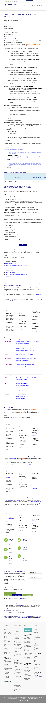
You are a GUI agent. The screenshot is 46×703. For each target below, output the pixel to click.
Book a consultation (8, 616)
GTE (9, 425)
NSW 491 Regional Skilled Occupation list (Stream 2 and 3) (25, 350)
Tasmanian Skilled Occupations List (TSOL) (23, 385)
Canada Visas (37, 664)
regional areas (35, 488)
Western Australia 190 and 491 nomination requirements (25, 364)
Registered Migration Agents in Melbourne (23, 616)
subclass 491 (22, 287)
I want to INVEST (7, 633)
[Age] (19, 313)
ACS (16, 181)
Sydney (35, 657)
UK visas (36, 667)
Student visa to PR (17, 685)
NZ (8, 1)
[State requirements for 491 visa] (4, 610)
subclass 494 (13, 458)
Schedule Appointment (27, 630)
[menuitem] (5, 1)
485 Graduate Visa (7, 649)
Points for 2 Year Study (9, 267)
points (27, 251)
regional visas (22, 605)
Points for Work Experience (10, 272)
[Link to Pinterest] (41, 5)
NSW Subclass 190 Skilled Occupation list (23, 343)
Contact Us (26, 667)
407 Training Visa (8, 407)
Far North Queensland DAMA (20, 398)
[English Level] (7, 438)
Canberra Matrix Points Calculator (21, 379)
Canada (6, 1)
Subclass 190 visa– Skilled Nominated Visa (14, 284)
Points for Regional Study (10, 270)
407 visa (7, 409)
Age (22, 313)
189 (23, 176)
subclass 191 (38, 294)
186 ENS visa (6, 670)
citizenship (38, 617)
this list (33, 520)
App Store (26, 672)
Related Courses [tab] (33, 577)
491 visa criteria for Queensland (21, 394)
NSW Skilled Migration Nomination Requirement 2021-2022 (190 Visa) (27, 341)
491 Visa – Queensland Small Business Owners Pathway (25, 400)
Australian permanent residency (24, 617)
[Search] (24, 5)
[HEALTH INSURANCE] (32, 428)
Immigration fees (27, 646)
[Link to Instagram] (34, 5)
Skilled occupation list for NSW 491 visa (22, 345)
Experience (10, 515)
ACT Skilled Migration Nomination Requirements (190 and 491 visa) (27, 377)
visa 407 (12, 417)
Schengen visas (37, 668)
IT (16, 1)
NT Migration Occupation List (20, 371)
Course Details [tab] (33, 572)
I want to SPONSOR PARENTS (6, 636)
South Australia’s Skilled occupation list (22, 360)
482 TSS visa (6, 676)
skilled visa (12, 251)
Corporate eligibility (28, 645)
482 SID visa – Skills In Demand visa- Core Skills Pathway (18, 498)
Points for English (8, 268)
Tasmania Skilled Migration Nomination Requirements (24, 388)
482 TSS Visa (36, 600)
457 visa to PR (17, 682)
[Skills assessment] (32, 311)
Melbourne (16, 635)
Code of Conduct (27, 675)
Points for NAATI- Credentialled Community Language (16, 265)
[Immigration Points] (7, 310)
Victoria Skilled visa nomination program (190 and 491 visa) (25, 354)
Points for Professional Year (10, 263)
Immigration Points (10, 312)
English (11, 322)
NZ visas (36, 663)
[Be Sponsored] (19, 433)
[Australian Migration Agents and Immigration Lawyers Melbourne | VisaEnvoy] (12, 5)
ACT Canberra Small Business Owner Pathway (23, 375)
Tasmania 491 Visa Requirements (21, 383)
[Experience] (7, 513)
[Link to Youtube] (39, 5)
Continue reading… (18, 676)
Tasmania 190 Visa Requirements (21, 390)
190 (25, 176)
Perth (35, 660)
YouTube (26, 674)
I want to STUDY (7, 632)
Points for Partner (8, 276)
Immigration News (27, 670)
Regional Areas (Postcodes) (11, 603)
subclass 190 (13, 287)
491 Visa (6, 651)
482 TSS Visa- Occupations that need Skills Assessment (17, 598)
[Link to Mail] (38, 5)
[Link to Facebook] (31, 5)
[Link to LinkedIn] (33, 5)
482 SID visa (8, 500)
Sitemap (25, 680)
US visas (36, 665)
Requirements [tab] (33, 574)
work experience (9, 518)
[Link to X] (36, 5)
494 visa (30, 605)
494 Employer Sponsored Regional (7, 673)
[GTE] (7, 425)
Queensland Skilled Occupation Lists (22, 396)
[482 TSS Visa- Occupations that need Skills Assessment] (4, 598)
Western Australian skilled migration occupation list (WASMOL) (26, 366)
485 (27, 176)
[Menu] (26, 5)
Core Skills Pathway (16, 500)
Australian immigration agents (17, 631)
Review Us (26, 676)
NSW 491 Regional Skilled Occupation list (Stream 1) (24, 348)
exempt (20, 479)
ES (14, 1)
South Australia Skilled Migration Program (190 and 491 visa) (26, 358)
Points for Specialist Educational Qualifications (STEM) (16, 274)
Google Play (26, 671)
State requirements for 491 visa (12, 610)
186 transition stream (30, 505)
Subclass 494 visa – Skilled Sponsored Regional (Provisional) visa (20, 456)
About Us (26, 668)
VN (10, 1)
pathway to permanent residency (14, 505)
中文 (12, 1)
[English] (7, 322)
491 (25, 605)
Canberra (36, 656)
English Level (11, 439)
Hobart (35, 659)
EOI (25, 323)
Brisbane (36, 661)
